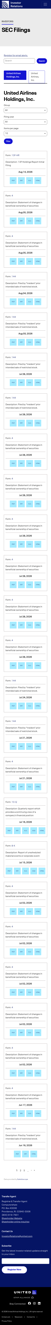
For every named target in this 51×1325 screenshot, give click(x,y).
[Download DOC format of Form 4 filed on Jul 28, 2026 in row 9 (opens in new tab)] (21, 504)
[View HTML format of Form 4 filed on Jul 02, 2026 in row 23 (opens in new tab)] (37, 1073)
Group (7, 105)
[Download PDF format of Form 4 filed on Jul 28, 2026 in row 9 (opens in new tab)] (13, 504)
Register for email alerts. (16, 55)
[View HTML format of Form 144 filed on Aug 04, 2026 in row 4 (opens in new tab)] (37, 301)
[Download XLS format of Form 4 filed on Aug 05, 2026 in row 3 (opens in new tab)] (29, 261)
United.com (6, 1317)
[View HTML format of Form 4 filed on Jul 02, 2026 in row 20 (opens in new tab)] (37, 951)
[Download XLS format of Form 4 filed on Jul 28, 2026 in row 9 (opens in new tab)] (29, 504)
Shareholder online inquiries (15, 1222)
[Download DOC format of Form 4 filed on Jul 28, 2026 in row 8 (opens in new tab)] (21, 463)
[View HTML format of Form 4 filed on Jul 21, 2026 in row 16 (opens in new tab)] (37, 786)
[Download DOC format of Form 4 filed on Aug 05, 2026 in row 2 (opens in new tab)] (21, 221)
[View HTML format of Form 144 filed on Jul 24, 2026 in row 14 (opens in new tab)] (37, 706)
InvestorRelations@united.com (17, 1236)
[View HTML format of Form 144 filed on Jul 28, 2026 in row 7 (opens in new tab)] (37, 423)
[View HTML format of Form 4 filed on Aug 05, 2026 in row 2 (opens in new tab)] (37, 221)
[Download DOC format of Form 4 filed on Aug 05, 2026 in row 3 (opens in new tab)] (21, 261)
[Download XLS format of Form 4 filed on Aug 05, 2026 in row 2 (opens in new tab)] (29, 221)
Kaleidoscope (22, 1179)
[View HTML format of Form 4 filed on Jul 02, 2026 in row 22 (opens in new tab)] (37, 1032)
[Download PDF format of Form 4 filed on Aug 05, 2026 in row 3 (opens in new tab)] (13, 261)
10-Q (14, 802)
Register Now (14, 1270)
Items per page (11, 128)
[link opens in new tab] (25, 1292)
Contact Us (31, 1317)
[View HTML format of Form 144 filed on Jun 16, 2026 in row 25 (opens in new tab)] (33, 1154)
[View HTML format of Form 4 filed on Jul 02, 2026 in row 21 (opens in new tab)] (37, 992)
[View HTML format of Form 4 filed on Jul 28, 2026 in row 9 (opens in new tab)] (37, 504)
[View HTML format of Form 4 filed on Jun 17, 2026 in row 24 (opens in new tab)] (37, 1113)
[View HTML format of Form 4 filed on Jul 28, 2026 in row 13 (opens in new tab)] (37, 665)
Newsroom (19, 1317)
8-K (13, 846)
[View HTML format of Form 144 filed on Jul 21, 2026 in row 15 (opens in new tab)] (37, 746)
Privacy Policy (7, 1321)
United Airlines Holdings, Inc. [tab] (13, 75)
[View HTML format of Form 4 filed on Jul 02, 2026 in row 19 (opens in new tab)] (37, 911)
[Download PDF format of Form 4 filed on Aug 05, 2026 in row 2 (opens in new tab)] (13, 221)
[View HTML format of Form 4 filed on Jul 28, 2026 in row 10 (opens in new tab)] (37, 544)
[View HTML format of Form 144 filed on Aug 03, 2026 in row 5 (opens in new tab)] (37, 342)
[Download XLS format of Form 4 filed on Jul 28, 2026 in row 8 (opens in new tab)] (29, 463)
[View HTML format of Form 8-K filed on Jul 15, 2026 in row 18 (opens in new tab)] (42, 871)
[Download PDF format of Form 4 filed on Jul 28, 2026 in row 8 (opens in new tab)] (13, 463)
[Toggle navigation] (45, 4)
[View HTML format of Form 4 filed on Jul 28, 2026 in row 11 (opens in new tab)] (37, 584)
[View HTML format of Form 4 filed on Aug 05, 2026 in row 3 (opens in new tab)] (37, 261)
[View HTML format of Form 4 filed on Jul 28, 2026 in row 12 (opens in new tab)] (37, 625)
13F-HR (15, 155)
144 (14, 277)
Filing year (9, 117)
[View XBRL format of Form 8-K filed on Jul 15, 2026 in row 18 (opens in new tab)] (33, 871)
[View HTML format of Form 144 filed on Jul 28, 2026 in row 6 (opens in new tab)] (37, 382)
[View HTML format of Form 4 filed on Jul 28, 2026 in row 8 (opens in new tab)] (37, 463)
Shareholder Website (12, 1218)
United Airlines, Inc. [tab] (35, 76)
